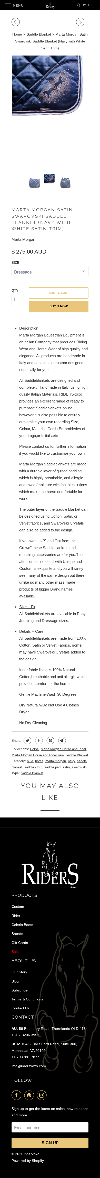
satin (66, 767)
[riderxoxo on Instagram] (43, 1095)
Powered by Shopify (28, 1161)
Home (17, 34)
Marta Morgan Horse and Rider (63, 749)
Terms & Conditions (27, 999)
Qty (15, 290)
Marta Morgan (23, 239)
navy (71, 761)
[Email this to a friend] (61, 740)
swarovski (79, 767)
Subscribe (20, 990)
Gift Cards (20, 943)
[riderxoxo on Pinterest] (30, 1095)
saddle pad (52, 767)
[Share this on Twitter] (26, 740)
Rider (16, 916)
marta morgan (55, 761)
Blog (15, 981)
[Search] (78, 5)
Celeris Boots (22, 925)
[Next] (81, 22)
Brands (17, 934)
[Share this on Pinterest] (49, 740)
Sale (15, 952)
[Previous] (16, 22)
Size (15, 263)
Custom (18, 906)
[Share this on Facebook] (38, 740)
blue (30, 761)
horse (39, 761)
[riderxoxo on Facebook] (17, 1095)
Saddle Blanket (39, 34)
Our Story (19, 972)
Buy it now (58, 306)
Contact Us (20, 1008)
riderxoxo (31, 1154)
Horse (34, 749)
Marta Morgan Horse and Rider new (38, 755)
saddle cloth (33, 767)
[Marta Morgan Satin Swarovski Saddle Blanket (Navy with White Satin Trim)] (50, 112)
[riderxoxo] (50, 5)
